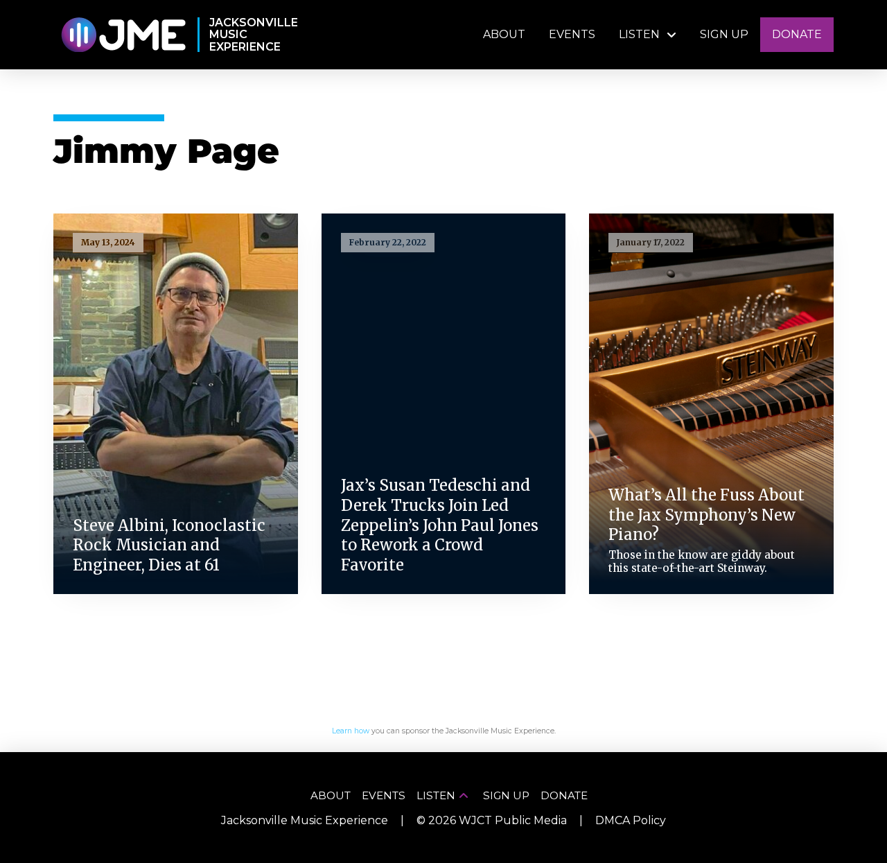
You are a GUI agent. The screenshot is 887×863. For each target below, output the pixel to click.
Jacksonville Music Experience (304, 820)
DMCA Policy (630, 820)
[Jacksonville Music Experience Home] (123, 35)
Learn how (350, 730)
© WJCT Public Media (491, 820)
